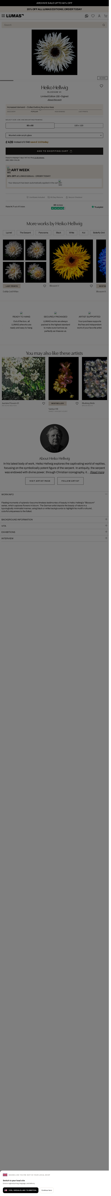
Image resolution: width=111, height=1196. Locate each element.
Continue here (46, 1190)
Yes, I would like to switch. (23, 1190)
